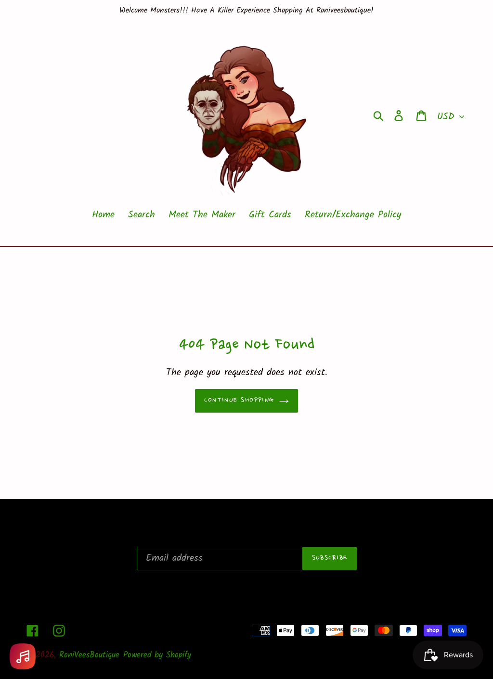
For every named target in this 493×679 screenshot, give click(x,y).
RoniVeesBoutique (89, 655)
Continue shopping (239, 400)
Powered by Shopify (157, 655)
